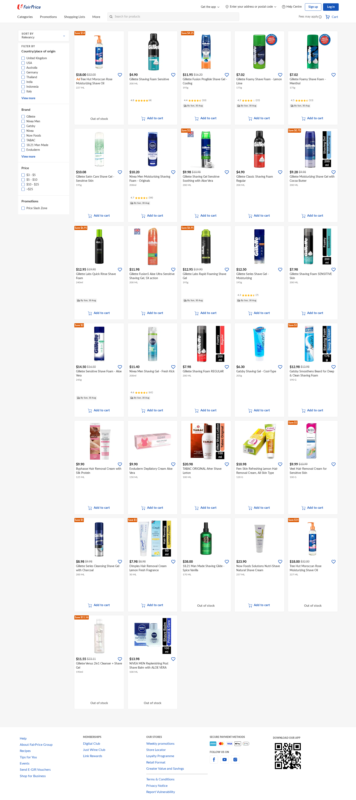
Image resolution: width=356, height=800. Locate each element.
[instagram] (235, 762)
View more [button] (28, 98)
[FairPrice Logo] (29, 7)
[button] (320, 17)
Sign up (313, 7)
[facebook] (214, 762)
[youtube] (224, 762)
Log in (331, 7)
